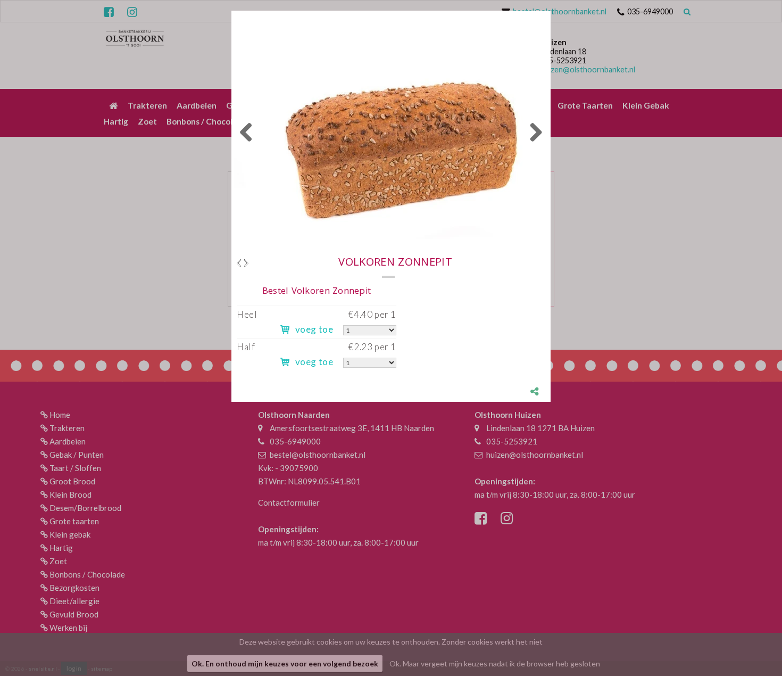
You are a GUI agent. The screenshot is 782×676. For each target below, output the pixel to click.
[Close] (550, 10)
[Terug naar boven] (747, 641)
